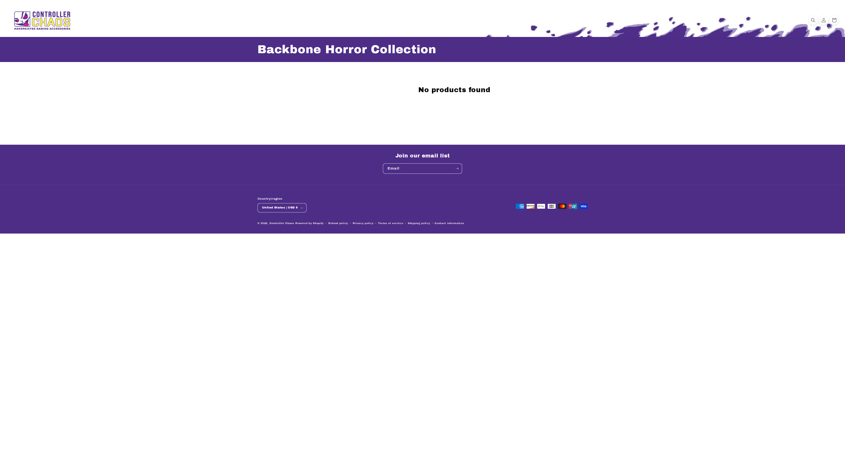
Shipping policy (419, 223)
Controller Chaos (282, 223)
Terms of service (390, 223)
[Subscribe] (457, 168)
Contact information (449, 223)
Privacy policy (363, 223)
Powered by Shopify (309, 223)
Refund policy (338, 223)
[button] (813, 20)
